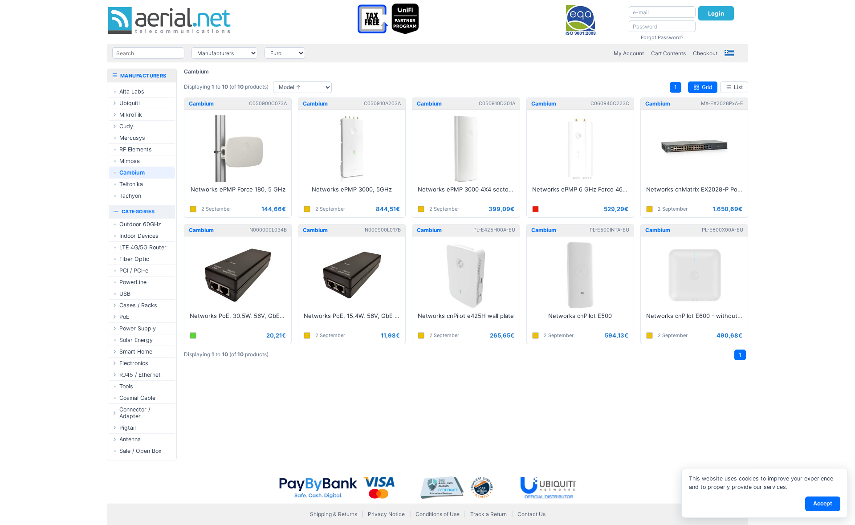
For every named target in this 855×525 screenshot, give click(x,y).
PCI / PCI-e (133, 270)
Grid (707, 87)
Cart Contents (668, 53)
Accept (822, 503)
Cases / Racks (138, 305)
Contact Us (531, 514)
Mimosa (129, 161)
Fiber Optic (134, 259)
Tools (126, 386)
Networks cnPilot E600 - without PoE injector (697, 315)
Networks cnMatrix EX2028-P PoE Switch (697, 189)
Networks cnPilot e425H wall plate (466, 315)
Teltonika (131, 184)
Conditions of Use (437, 514)
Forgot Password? (662, 37)
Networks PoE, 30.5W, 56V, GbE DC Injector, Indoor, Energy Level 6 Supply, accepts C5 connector (240, 315)
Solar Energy (136, 340)
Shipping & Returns (333, 514)
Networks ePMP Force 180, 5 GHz (238, 189)
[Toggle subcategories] (114, 103)
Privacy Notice (386, 514)
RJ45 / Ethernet (140, 374)
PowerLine (133, 282)
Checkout (705, 53)
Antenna (130, 439)
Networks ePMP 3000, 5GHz (352, 189)
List (738, 87)
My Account (629, 53)
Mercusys (132, 137)
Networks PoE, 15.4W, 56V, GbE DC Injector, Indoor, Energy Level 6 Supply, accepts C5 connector (354, 315)
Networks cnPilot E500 (580, 315)
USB (124, 293)
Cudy (126, 126)
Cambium (196, 71)
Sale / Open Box (140, 451)
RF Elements (135, 149)
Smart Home (135, 351)
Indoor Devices (139, 235)
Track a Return (488, 514)
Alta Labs (131, 91)
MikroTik (130, 114)
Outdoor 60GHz (140, 224)
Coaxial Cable (137, 398)
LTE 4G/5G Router (143, 247)
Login (716, 13)
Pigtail (127, 427)
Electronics (133, 363)
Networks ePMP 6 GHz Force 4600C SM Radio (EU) (583, 189)
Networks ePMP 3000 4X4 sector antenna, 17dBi (468, 189)
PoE (124, 316)
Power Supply (137, 328)
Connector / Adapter (134, 412)
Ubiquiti (129, 103)
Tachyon (130, 195)
